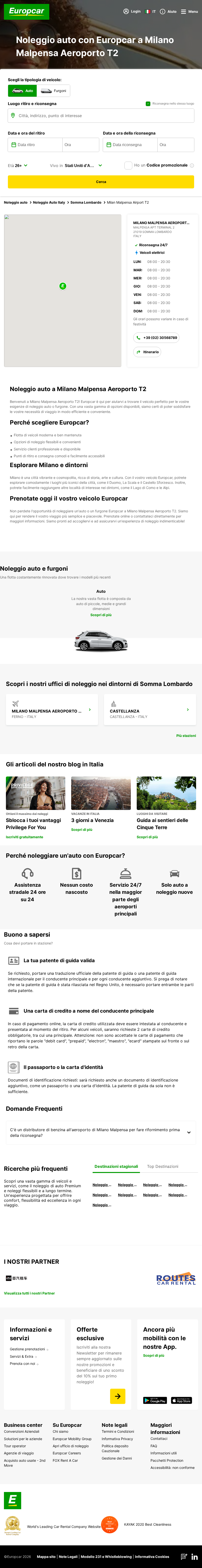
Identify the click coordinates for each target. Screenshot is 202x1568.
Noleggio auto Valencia (127, 1185)
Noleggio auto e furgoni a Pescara (127, 1195)
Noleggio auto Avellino (102, 1205)
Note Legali (68, 1556)
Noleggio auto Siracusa (177, 1185)
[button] (63, 286)
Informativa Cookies (152, 1556)
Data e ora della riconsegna (129, 133)
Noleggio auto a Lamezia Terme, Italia (177, 1195)
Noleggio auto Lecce (152, 1195)
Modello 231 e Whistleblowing (106, 1556)
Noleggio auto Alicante (102, 1185)
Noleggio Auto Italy (49, 202)
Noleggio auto (16, 202)
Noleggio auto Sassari (102, 1195)
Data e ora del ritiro (26, 133)
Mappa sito (46, 1556)
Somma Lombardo (85, 202)
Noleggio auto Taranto (152, 1185)
